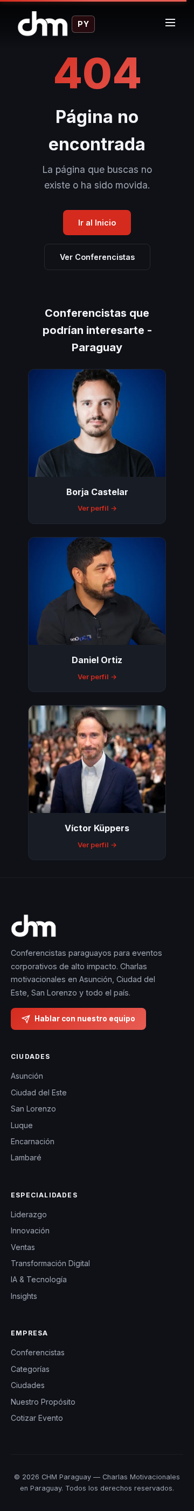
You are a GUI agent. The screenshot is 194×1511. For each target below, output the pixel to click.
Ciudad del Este (39, 1092)
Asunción (27, 1075)
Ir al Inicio (97, 222)
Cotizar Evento (37, 1417)
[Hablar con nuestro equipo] (172, 1460)
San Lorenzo (33, 1108)
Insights (24, 1296)
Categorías (30, 1369)
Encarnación (32, 1141)
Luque (22, 1125)
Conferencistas (38, 1352)
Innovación (30, 1230)
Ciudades (28, 1385)
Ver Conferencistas (97, 256)
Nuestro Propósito (43, 1401)
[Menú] (170, 24)
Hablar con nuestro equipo (84, 1018)
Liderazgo (29, 1214)
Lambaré (26, 1157)
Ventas (23, 1247)
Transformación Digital (50, 1263)
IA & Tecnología (39, 1279)
